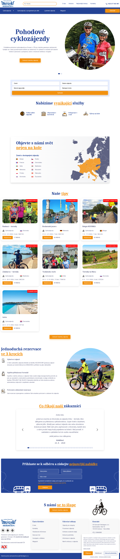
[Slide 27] (69, 447)
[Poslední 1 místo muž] (100, 211)
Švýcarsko (38, 176)
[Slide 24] (65, 447)
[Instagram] (8, 530)
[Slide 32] (77, 447)
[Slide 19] (57, 447)
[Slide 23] (63, 447)
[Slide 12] (46, 447)
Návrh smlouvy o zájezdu (70, 541)
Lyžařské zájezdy (49, 11)
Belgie (22, 159)
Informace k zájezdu (68, 538)
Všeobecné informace (39, 532)
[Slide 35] (82, 447)
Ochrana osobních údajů (105, 557)
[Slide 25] (66, 447)
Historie (71, 3)
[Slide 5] (35, 447)
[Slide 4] (33, 447)
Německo (22, 169)
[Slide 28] (71, 447)
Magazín (63, 11)
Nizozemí (38, 169)
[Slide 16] (52, 447)
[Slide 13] (47, 447)
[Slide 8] (39, 447)
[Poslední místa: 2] (59, 211)
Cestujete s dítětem (39, 538)
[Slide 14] (49, 447)
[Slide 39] (88, 447)
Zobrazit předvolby (110, 553)
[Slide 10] (43, 447)
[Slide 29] (73, 447)
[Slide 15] (50, 447)
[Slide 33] (79, 447)
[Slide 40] (90, 447)
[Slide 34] (81, 447)
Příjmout (88, 553)
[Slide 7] (38, 447)
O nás (64, 3)
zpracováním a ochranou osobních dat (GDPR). (52, 483)
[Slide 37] (85, 447)
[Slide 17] (54, 447)
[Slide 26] (68, 447)
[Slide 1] (58, 73)
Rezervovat (7, 237)
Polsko (22, 173)
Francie (22, 162)
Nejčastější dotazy (82, 3)
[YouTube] (12, 530)
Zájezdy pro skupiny (68, 525)
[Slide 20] (58, 447)
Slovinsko (23, 176)
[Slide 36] (84, 447)
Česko (37, 159)
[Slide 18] (55, 447)
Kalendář (112, 11)
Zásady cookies (94, 557)
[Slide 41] (92, 447)
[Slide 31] (76, 447)
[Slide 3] (32, 447)
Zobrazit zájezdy (30, 64)
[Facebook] (3, 530)
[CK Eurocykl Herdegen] (8, 3)
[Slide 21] (60, 447)
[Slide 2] (61, 73)
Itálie (21, 166)
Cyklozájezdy (7, 11)
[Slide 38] (87, 447)
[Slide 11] (44, 447)
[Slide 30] (74, 447)
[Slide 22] (62, 447)
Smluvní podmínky (68, 535)
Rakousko (38, 173)
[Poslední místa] (20, 302)
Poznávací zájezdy (68, 528)
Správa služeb (86, 548)
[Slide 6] (36, 447)
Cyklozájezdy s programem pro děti (28, 11)
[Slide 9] (41, 447)
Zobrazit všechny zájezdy (60, 337)
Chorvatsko (38, 162)
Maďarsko (38, 166)
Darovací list (36, 535)
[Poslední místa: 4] (20, 211)
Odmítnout (98, 553)
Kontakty (93, 3)
